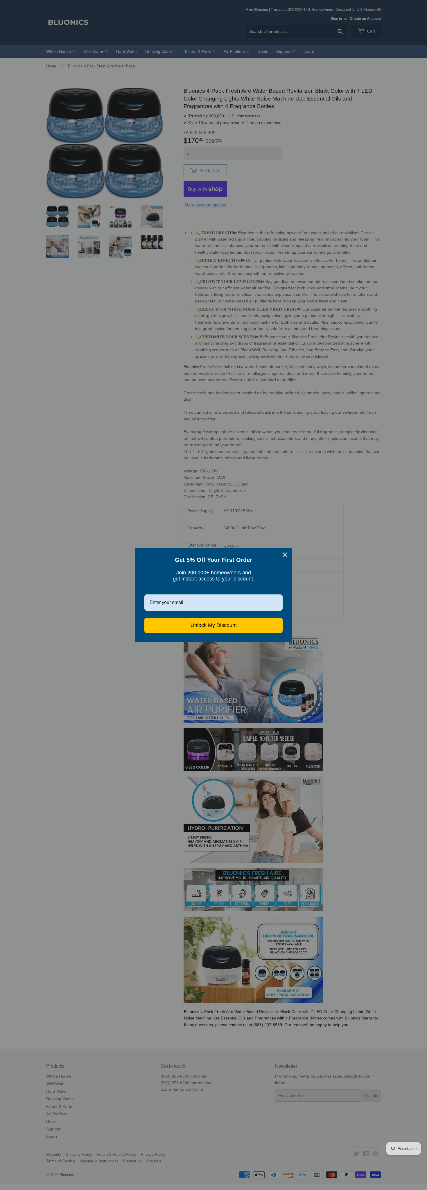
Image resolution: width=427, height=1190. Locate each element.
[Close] (285, 555)
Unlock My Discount (214, 625)
